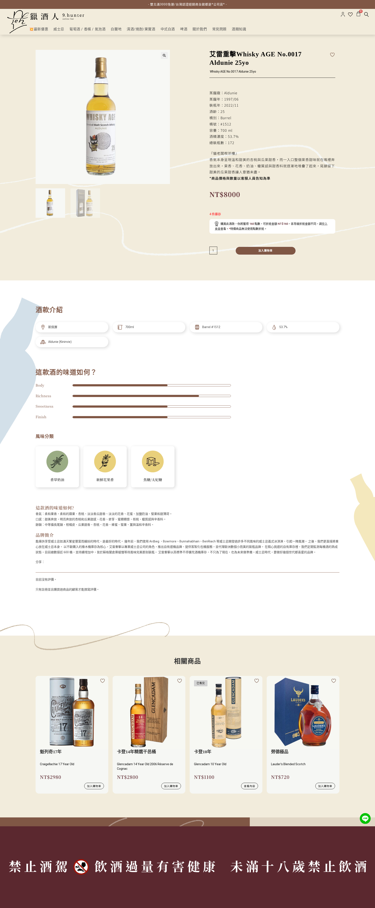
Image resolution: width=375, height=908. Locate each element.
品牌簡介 (45, 535)
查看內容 (249, 786)
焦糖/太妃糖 (152, 479)
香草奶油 (57, 479)
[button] (164, 55)
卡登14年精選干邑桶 (136, 751)
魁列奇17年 (51, 751)
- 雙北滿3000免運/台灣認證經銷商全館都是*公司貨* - (187, 4)
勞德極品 (279, 751)
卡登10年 (202, 751)
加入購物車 (265, 250)
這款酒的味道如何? (55, 507)
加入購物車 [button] (94, 786)
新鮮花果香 (105, 479)
